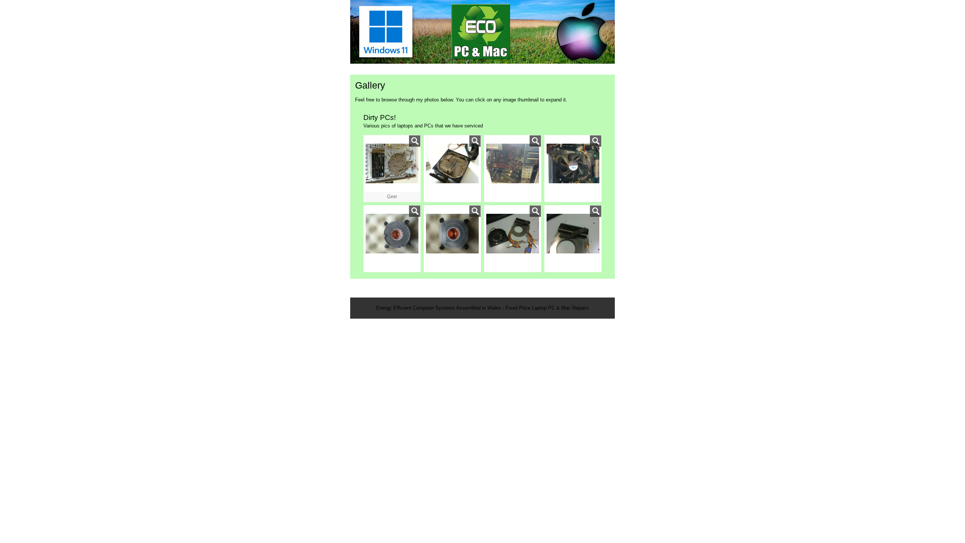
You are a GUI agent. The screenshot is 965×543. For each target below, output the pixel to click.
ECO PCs (448, 69)
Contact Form (554, 69)
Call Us (593, 69)
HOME (365, 69)
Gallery (515, 69)
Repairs (483, 69)
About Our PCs (405, 69)
